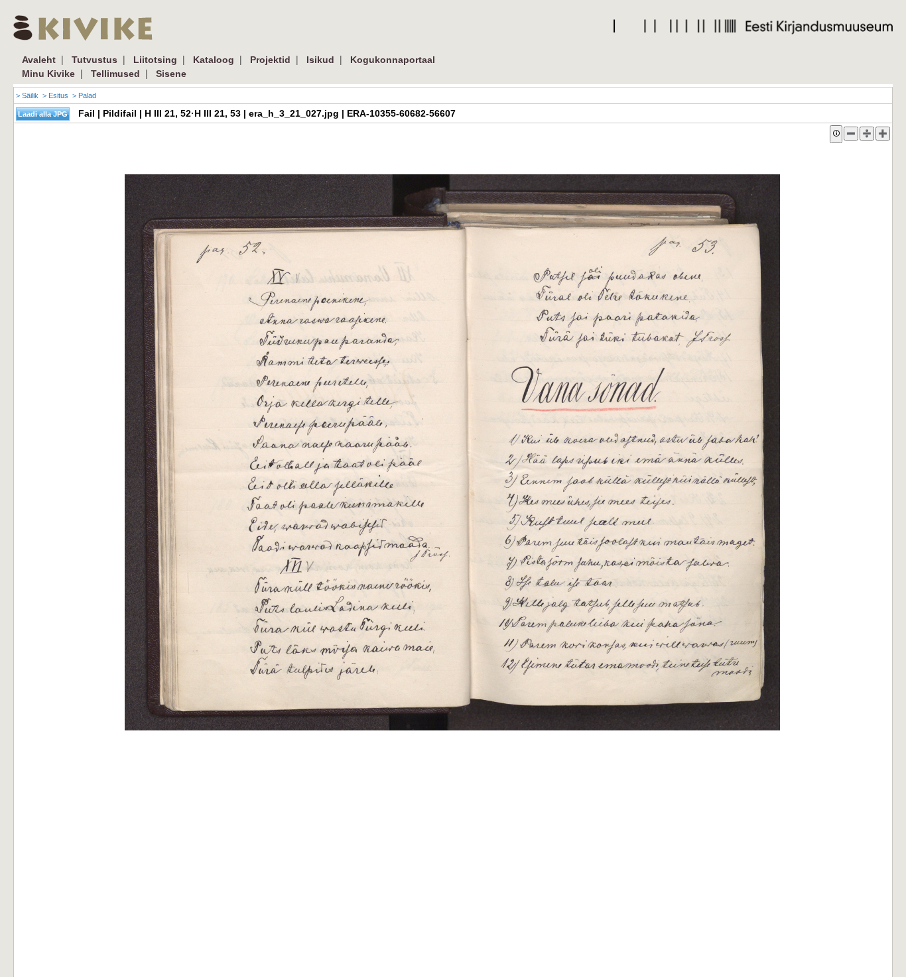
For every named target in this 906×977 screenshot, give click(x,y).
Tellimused (115, 73)
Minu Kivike (48, 73)
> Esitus (55, 95)
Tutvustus (94, 59)
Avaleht (39, 59)
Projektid (270, 59)
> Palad (84, 95)
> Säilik (27, 95)
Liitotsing (155, 59)
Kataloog (213, 59)
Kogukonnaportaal (392, 59)
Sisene (171, 73)
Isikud (320, 59)
